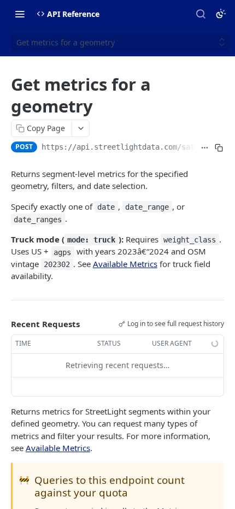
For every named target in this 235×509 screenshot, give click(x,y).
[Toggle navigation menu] (19, 13)
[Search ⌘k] (200, 13)
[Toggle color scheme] (221, 13)
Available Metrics (125, 263)
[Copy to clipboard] (219, 148)
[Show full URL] (205, 148)
